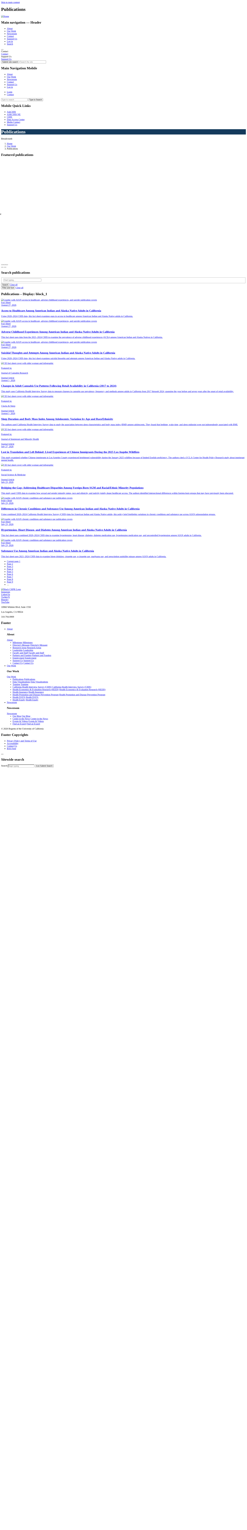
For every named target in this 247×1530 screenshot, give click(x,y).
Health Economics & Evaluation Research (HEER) (36, 689)
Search (10, 44)
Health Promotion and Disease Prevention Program (36, 694)
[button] (2, 264)
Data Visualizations (21, 682)
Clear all (13, 284)
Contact (10, 36)
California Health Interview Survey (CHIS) (32, 687)
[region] (123, 52)
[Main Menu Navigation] (2, 49)
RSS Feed (11, 748)
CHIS (9, 117)
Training (16, 684)
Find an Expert (19, 724)
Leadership (18, 650)
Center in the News (21, 718)
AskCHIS (11, 112)
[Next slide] (5, 267)
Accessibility (12, 743)
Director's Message (21, 645)
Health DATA (19, 697)
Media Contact (13, 122)
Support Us (12, 39)
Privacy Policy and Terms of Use (22, 741)
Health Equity (19, 700)
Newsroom (12, 33)
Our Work (11, 31)
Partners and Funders (22, 655)
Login (9, 92)
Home (9, 143)
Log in (10, 41)
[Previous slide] (2, 267)
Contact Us (18, 663)
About (10, 28)
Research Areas (20, 647)
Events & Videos (20, 721)
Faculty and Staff (20, 653)
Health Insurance (20, 692)
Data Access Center (16, 119)
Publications (18, 679)
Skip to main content (10, 2)
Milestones (17, 642)
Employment (18, 658)
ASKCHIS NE (14, 114)
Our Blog (17, 716)
